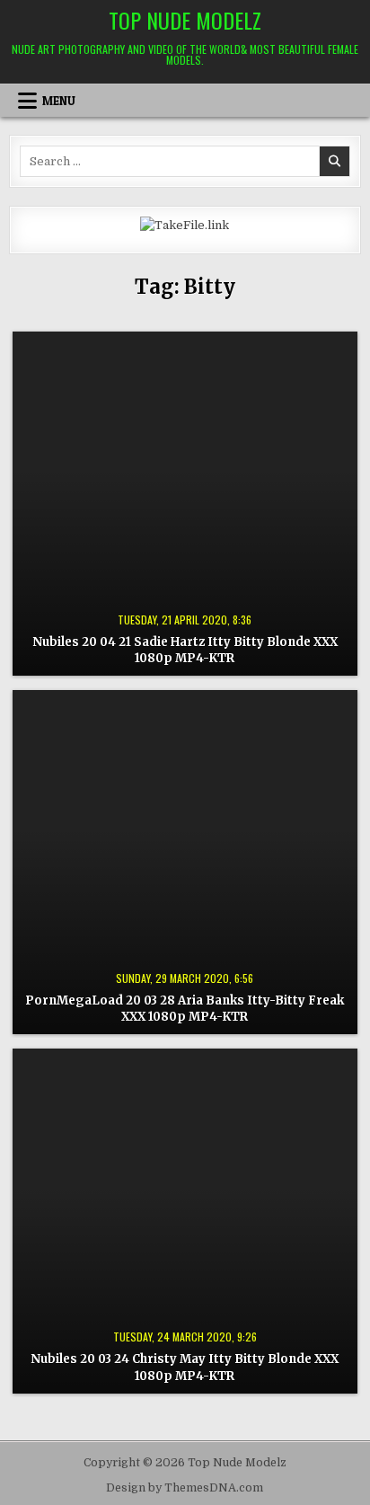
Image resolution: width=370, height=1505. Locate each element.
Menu (58, 100)
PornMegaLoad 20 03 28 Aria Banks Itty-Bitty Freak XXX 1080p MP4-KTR (184, 1008)
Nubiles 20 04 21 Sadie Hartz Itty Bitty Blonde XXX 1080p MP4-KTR (185, 650)
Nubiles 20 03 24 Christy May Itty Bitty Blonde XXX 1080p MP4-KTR (185, 1367)
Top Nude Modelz (185, 20)
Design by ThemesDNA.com (184, 1488)
